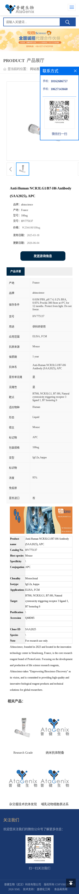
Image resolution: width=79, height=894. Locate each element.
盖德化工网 (43, 889)
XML (17, 889)
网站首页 (36, 69)
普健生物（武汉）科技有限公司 (22, 884)
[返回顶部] (71, 883)
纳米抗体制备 (55, 752)
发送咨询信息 (43, 256)
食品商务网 (60, 889)
